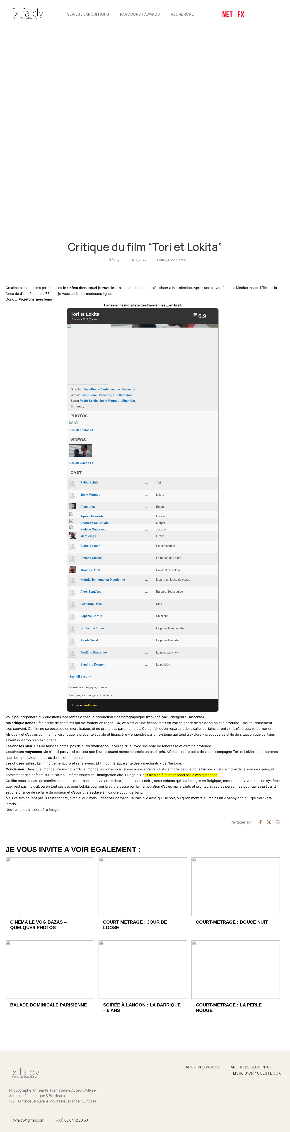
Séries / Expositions (88, 14)
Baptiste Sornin (91, 616)
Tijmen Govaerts (92, 516)
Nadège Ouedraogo (93, 529)
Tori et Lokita (85, 314)
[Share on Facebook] (260, 822)
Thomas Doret (90, 570)
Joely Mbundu (109, 400)
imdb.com (90, 705)
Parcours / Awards (140, 14)
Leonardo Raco (91, 604)
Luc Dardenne (125, 389)
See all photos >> (81, 430)
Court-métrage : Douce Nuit (232, 922)
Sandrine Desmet (92, 664)
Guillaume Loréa (92, 628)
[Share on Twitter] (269, 822)
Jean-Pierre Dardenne (99, 389)
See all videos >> (81, 463)
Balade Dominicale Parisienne (48, 1004)
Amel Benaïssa (90, 591)
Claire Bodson (90, 546)
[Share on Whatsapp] (277, 822)
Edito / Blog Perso (171, 260)
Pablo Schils (89, 400)
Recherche (182, 14)
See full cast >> (80, 676)
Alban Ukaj (128, 400)
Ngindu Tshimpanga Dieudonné (102, 579)
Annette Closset (91, 558)
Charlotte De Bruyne (94, 523)
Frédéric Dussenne (93, 652)
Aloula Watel (89, 640)
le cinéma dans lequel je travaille (88, 288)
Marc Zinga (88, 536)
